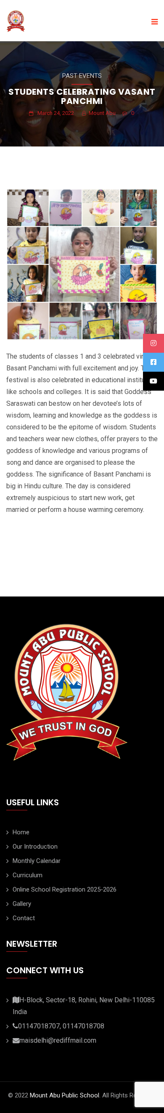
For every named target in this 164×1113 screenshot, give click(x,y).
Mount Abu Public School (64, 1095)
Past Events (82, 76)
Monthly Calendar (37, 861)
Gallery (22, 904)
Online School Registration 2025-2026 (64, 889)
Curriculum (27, 875)
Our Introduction (35, 846)
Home (21, 832)
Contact (24, 918)
